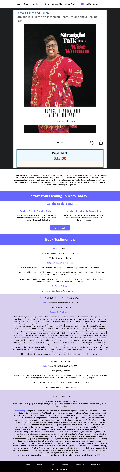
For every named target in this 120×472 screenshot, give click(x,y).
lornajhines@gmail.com (92, 4)
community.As (48, 342)
